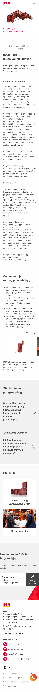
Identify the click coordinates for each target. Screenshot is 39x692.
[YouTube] (8, 667)
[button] (19, 47)
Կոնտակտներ (9, 686)
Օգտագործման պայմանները (16, 682)
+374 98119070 (10, 622)
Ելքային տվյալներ (11, 673)
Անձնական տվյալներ (12, 678)
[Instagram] (4, 667)
